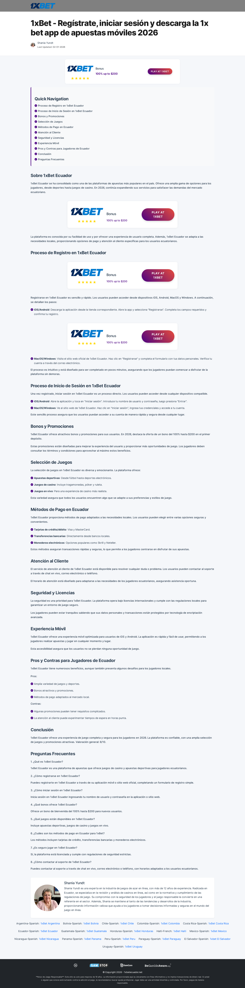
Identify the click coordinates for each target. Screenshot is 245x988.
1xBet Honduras (143, 931)
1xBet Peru (128, 938)
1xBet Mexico (219, 931)
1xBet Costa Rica (218, 923)
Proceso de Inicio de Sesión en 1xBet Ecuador (65, 111)
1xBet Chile (127, 923)
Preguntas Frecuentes (51, 159)
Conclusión (44, 153)
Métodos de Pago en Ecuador (55, 127)
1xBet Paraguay (171, 938)
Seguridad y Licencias (51, 137)
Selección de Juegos (50, 121)
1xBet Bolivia (91, 923)
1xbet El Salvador (220, 938)
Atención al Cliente (49, 132)
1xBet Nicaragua (49, 938)
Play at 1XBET (160, 71)
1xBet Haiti (179, 931)
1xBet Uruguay (133, 946)
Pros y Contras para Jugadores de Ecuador (64, 148)
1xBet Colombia (170, 923)
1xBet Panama (92, 938)
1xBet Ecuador (49, 931)
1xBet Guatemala (96, 931)
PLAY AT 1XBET (158, 214)
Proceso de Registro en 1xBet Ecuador (61, 105)
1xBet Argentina (50, 923)
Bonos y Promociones (51, 116)
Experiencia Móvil (48, 143)
